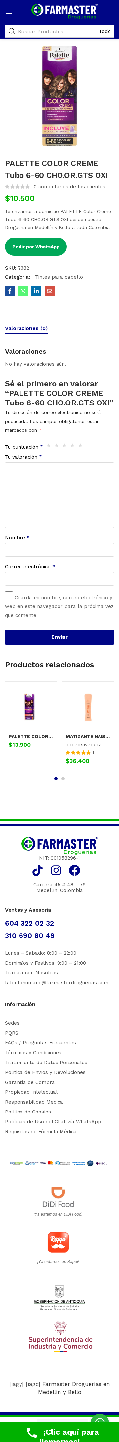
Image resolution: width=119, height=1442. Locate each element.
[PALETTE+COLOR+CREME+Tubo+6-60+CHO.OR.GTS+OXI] (36, 291)
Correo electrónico (30, 567)
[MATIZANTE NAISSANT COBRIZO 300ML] (88, 707)
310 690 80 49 (30, 935)
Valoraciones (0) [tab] (26, 328)
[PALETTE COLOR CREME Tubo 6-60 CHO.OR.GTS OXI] (10, 291)
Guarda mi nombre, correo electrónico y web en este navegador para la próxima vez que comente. (59, 606)
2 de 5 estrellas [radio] (58, 447)
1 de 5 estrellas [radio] (50, 447)
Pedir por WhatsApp (36, 246)
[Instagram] (56, 870)
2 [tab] (63, 778)
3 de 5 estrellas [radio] (66, 447)
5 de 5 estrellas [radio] (82, 447)
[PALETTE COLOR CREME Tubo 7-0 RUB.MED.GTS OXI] (31, 707)
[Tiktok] (37, 870)
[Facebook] (74, 870)
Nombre (17, 538)
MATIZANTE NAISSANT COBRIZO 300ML (88, 736)
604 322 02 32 (29, 923)
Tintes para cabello (58, 277)
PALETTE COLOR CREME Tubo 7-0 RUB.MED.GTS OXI (31, 736)
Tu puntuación (24, 447)
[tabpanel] (31, 727)
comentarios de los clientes (69, 187)
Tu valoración (23, 457)
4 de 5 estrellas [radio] (74, 447)
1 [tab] (56, 778)
